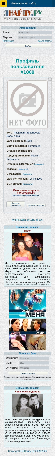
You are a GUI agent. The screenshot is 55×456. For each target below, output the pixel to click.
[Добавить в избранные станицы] (50, 79)
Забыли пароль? (45, 41)
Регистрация (8, 41)
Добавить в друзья (36, 205)
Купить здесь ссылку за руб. (27, 219)
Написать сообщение (16, 204)
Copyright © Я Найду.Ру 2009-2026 (27, 451)
